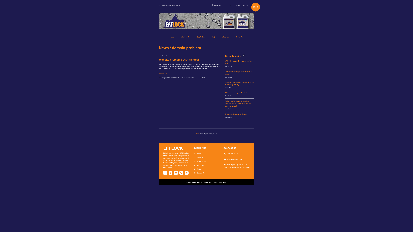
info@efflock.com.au (234, 159)
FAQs (213, 37)
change (178, 5)
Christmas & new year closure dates (237, 93)
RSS (244, 55)
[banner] (206, 21)
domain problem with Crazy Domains (180, 77)
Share (203, 77)
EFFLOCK (173, 148)
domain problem (166, 77)
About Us (225, 37)
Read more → (163, 73)
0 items (238, 5)
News (164, 47)
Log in (161, 5)
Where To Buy (202, 161)
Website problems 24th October (179, 59)
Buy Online (201, 37)
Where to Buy (185, 37)
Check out (245, 5)
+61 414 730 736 (233, 154)
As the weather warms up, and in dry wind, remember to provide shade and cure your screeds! (238, 103)
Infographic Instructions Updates (236, 114)
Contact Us (239, 37)
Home (172, 37)
